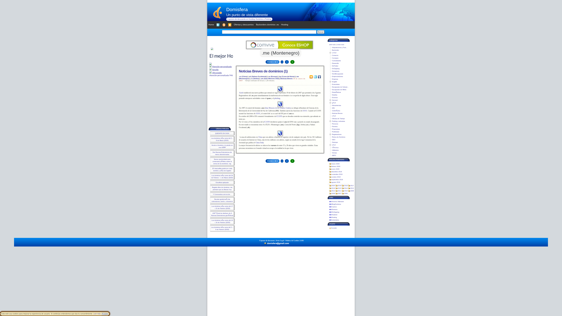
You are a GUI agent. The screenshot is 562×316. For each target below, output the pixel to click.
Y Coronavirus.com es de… (222, 194)
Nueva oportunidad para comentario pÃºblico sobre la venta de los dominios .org (222, 161)
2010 (346, 191)
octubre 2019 (336, 177)
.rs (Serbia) (255, 78)
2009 (352, 191)
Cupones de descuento (267, 240)
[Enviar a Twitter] (315, 77)
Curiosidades (336, 60)
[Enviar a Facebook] (319, 77)
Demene (334, 209)
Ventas (334, 153)
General (334, 100)
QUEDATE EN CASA (222, 133)
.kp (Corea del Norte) (287, 76)
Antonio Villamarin (338, 201)
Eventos (335, 97)
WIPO (334, 155)
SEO (333, 139)
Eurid (241, 93)
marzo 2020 (335, 164)
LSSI (302, 240)
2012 (333, 191)
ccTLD (334, 53)
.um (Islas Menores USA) (269, 78)
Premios (334, 126)
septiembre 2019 (337, 179)
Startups (335, 142)
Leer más (97, 314)
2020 (333, 185)
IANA (305, 111)
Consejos (335, 58)
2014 (346, 188)
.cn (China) (243, 76)
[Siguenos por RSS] (224, 25)
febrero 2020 (335, 166)
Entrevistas (336, 84)
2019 (339, 185)
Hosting (334, 217)
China (260, 137)
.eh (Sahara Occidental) (258, 76)
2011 (339, 191)
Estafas (334, 95)
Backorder (335, 50)
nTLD (334, 116)
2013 (352, 188)
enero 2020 (335, 169)
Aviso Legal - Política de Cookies (287, 240)
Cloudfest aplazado (222, 182)
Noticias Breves (287, 78)
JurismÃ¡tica (336, 110)
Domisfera (237, 9)
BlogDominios (336, 204)
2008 (333, 193)
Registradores (336, 134)
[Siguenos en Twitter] (218, 25)
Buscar (321, 32)
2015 (339, 188)
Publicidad (335, 132)
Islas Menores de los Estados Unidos (278, 108)
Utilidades (335, 150)
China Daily (260, 143)
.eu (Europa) (272, 76)
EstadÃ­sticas (336, 92)
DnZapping (336, 68)
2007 (339, 193)
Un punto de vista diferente (247, 15)
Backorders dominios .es (267, 24)
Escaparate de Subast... (340, 87)
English (334, 82)
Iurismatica (335, 220)
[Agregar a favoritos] (230, 25)
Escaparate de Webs (339, 89)
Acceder (334, 228)
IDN (333, 108)
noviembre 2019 (336, 174)
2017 (352, 185)
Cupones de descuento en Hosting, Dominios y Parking (249, 19)
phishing (277, 98)
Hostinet (334, 214)
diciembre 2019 (336, 171)
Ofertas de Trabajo (338, 118)
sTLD (334, 145)
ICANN (279, 116)
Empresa (335, 79)
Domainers (335, 71)
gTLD (334, 103)
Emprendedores (337, 76)
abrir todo (332, 44)
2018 (346, 185)
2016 (333, 188)
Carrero (334, 207)
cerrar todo (340, 44)
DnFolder (335, 66)
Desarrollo (335, 63)
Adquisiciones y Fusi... (339, 47)
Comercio (335, 55)
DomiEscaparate (337, 74)
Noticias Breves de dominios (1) (263, 71)
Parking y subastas (338, 121)
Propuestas (336, 129)
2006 (346, 193)
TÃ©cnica (335, 147)
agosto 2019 (335, 182)
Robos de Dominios (338, 137)
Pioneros (335, 124)
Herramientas (336, 105)
